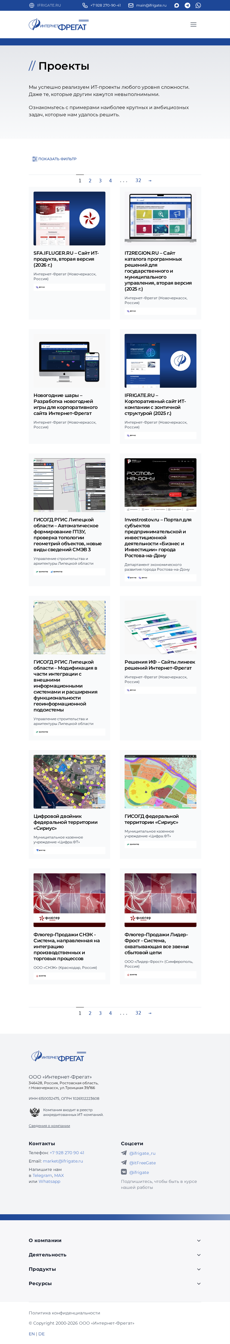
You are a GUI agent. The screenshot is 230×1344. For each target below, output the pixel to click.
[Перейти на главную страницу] (59, 24)
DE (41, 1334)
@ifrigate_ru (142, 1153)
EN (32, 1334)
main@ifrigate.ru (151, 5)
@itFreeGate (142, 1163)
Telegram (42, 1175)
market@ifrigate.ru (63, 1161)
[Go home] (59, 1056)
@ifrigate (139, 1172)
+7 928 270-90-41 (105, 5)
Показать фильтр (57, 159)
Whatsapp (49, 1181)
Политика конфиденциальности (64, 1313)
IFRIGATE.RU (49, 5)
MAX (59, 1175)
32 (138, 180)
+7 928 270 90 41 (67, 1152)
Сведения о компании (49, 1125)
